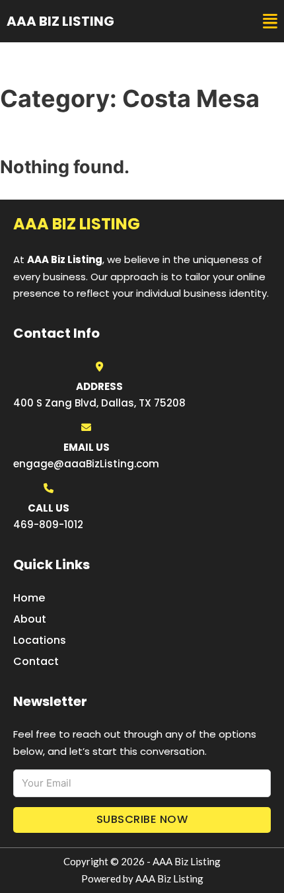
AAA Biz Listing (60, 21)
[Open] (270, 21)
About (29, 619)
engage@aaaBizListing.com (86, 464)
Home (29, 597)
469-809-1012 (48, 524)
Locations (39, 640)
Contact (36, 661)
